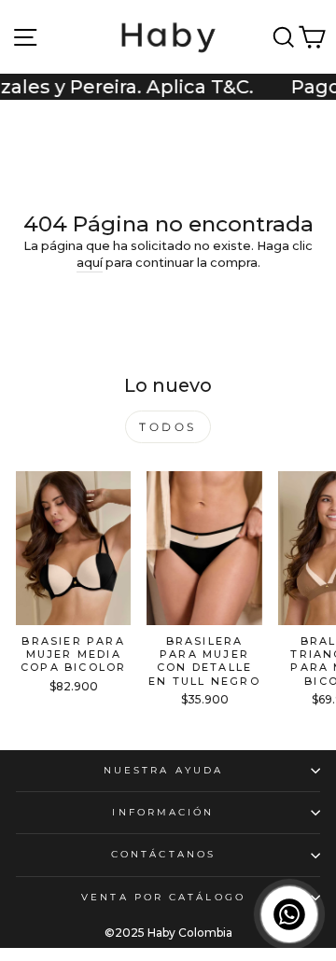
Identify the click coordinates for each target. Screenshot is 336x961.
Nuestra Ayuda (163, 770)
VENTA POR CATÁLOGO (163, 897)
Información (163, 812)
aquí (90, 263)
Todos (168, 427)
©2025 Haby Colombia (168, 933)
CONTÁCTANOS (163, 854)
